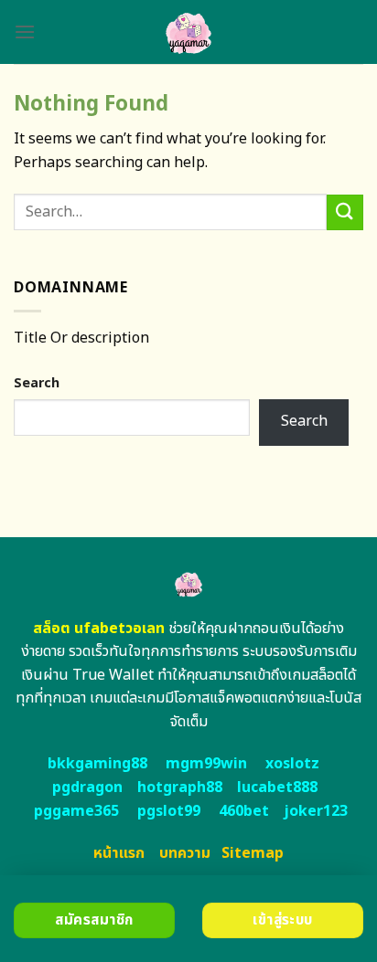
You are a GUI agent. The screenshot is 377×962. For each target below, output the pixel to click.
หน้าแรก (119, 853)
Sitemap (252, 853)
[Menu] (25, 31)
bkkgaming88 (97, 764)
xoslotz (292, 764)
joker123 (316, 811)
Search (36, 383)
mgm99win (206, 764)
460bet (244, 811)
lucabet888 (277, 787)
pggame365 (76, 811)
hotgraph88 (179, 787)
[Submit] (345, 212)
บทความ (184, 853)
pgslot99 (168, 811)
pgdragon (87, 787)
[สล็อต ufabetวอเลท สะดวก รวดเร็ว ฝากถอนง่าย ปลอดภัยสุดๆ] (188, 32)
